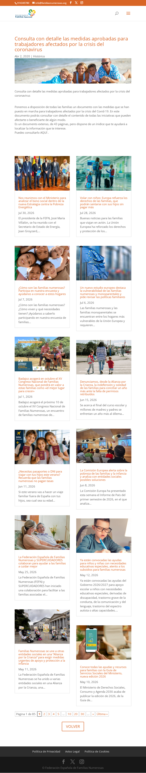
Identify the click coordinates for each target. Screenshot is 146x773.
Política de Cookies (97, 751)
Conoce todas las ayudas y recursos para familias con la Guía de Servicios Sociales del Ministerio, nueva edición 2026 (103, 671)
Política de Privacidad (46, 751)
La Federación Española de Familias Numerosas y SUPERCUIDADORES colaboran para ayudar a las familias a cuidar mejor (42, 561)
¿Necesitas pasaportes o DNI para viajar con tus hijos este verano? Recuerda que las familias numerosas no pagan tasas (40, 476)
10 (69, 714)
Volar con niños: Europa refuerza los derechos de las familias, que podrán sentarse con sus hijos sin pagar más (103, 202)
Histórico (39, 56)
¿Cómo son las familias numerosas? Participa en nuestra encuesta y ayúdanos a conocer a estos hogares (42, 291)
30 (82, 714)
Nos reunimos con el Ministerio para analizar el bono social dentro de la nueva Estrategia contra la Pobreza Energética (42, 202)
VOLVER (73, 726)
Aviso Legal (72, 751)
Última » (102, 714)
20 (76, 714)
